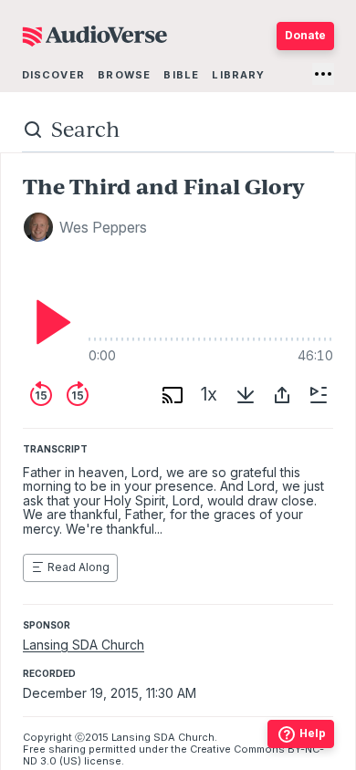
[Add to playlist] (318, 395)
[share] (282, 395)
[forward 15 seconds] (77, 395)
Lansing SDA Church (83, 644)
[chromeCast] (172, 395)
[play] (48, 322)
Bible (181, 74)
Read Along (78, 567)
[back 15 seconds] (41, 395)
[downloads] (245, 395)
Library (238, 74)
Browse (124, 74)
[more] (323, 74)
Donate (305, 35)
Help (312, 733)
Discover (53, 74)
